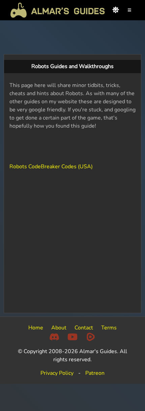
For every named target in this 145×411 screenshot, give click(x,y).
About (58, 327)
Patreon (95, 373)
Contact (84, 327)
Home (35, 327)
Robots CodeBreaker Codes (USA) (51, 166)
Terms (109, 327)
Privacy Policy (57, 373)
